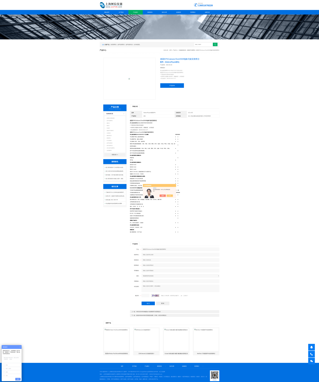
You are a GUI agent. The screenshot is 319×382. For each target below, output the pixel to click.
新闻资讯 (149, 12)
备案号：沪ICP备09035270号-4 (131, 371)
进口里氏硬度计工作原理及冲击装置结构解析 (116, 167)
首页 (122, 366)
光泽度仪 (109, 133)
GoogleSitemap (144, 371)
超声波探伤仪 (110, 145)
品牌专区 (207, 12)
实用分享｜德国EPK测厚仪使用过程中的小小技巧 (116, 196)
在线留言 (178, 12)
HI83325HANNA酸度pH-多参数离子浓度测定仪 (148, 311)
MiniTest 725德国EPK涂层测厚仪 (206, 353)
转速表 (108, 128)
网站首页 (106, 12)
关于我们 (121, 12)
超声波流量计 (110, 143)
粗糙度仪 (109, 138)
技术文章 (164, 12)
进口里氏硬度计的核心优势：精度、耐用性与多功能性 (116, 178)
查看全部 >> (115, 154)
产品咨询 (172, 85)
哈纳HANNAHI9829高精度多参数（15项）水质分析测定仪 (151, 315)
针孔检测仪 (109, 140)
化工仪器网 (162, 371)
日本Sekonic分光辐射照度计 (146, 353)
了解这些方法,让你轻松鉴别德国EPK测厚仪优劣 (116, 192)
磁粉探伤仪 (109, 135)
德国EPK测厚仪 (191, 50)
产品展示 (135, 12)
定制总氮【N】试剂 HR (112, 199)
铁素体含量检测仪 (111, 118)
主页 (170, 50)
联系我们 (192, 12)
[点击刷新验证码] (155, 295)
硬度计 (108, 125)
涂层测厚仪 (109, 150)
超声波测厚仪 (110, 120)
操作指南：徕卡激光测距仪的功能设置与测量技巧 (116, 175)
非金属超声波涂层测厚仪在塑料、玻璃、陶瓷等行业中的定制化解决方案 (116, 203)
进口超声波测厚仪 (111, 148)
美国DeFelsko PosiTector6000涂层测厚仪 (116, 353)
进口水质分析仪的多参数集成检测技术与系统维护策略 (116, 171)
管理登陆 (150, 371)
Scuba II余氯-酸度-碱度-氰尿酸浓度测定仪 (176, 353)
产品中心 (175, 50)
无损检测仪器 (182, 50)
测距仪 (108, 123)
